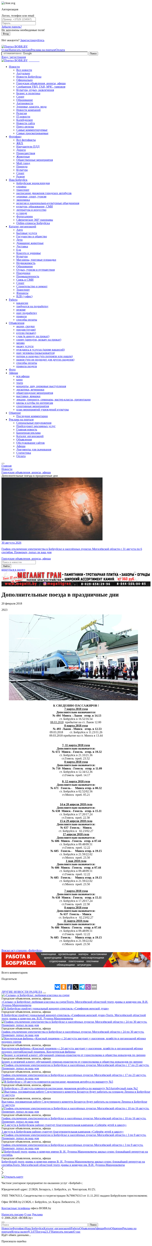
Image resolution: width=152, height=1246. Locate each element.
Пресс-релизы (25, 126)
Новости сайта (25, 123)
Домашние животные (30, 243)
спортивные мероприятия (32, 406)
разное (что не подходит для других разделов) (45, 359)
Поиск (93, 53)
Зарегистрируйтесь (32, 40)
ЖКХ (19, 143)
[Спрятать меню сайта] (2, 1222)
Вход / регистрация (13, 57)
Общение (15, 412)
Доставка (22, 246)
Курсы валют (23, 1231)
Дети (19, 239)
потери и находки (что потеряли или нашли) (44, 356)
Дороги (21, 149)
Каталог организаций (22, 226)
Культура (22, 169)
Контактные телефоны (15, 1208)
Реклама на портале (43, 49)
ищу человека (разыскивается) (35, 352)
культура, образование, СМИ (34, 206)
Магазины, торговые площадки (36, 259)
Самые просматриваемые (32, 133)
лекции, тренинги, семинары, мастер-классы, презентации (53, 399)
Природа (21, 166)
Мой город (23, 163)
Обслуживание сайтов (30, 442)
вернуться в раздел (13, 569)
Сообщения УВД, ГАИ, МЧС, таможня (40, 86)
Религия (21, 113)
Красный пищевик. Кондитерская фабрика (48, 1051)
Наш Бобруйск (18, 179)
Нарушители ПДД (27, 146)
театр (19, 382)
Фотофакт (15, 136)
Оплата (60, 49)
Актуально (23, 73)
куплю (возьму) (26, 333)
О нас (5, 49)
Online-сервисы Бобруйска (33, 223)
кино (19, 379)
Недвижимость (25, 263)
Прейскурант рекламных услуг (36, 426)
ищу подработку (26, 313)
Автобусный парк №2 (124, 1088)
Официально (24, 80)
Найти (6, 566)
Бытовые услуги (26, 233)
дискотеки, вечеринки (30, 389)
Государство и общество (31, 236)
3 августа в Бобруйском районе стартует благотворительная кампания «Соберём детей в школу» (62, 1131)
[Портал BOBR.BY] (14, 46)
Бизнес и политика (28, 93)
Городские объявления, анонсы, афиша (41, 83)
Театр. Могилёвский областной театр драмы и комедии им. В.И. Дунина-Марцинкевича (69, 1164)
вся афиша (22, 376)
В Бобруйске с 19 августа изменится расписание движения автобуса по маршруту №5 (55, 1088)
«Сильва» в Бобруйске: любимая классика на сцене (34, 1001)
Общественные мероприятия (34, 159)
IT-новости (23, 116)
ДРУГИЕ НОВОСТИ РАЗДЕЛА (21, 991)
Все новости (24, 70)
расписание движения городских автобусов (44, 193)
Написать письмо (20, 49)
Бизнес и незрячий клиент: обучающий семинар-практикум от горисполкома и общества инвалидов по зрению (72, 1061)
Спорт (20, 96)
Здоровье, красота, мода (31, 106)
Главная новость (26, 429)
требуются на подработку (32, 306)
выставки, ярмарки (28, 396)
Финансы (22, 293)
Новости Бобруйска (28, 76)
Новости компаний (28, 110)
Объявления (16, 323)
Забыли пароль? (11, 26)
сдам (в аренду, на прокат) (32, 336)
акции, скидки (25, 326)
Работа (13, 299)
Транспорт (23, 289)
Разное (20, 176)
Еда (18, 249)
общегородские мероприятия (34, 392)
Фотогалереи (24, 216)
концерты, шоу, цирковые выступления (41, 386)
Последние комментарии (32, 416)
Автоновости (24, 103)
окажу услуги (25, 346)
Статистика (23, 452)
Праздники (23, 273)
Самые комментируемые (31, 129)
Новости (14, 66)
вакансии (22, 303)
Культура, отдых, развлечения (35, 90)
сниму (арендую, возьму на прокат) (38, 339)
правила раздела (26, 366)
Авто (19, 229)
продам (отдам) (26, 329)
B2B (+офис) (24, 296)
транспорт (22, 189)
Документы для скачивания (33, 449)
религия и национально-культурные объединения (47, 203)
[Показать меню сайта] (2, 463)
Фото (12, 369)
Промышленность (27, 276)
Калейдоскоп (24, 119)
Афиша (13, 372)
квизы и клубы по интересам (34, 402)
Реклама (37, 1214)
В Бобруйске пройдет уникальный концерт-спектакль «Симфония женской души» (53, 1015)
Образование (24, 100)
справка (21, 186)
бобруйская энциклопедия (33, 183)
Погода (43, 1231)
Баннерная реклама (28, 432)
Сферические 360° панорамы (34, 219)
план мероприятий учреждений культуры (42, 409)
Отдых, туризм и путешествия (35, 269)
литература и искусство (31, 209)
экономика (23, 199)
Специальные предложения (33, 422)
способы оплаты (26, 319)
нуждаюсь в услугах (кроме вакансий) (40, 349)
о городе (21, 213)
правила (21, 316)
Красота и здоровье (28, 253)
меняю (20, 343)
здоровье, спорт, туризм (31, 196)
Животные (23, 156)
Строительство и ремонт (31, 286)
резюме (21, 309)
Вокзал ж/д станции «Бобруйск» (21, 950)
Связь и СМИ (25, 279)
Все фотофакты (26, 139)
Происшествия (25, 153)
